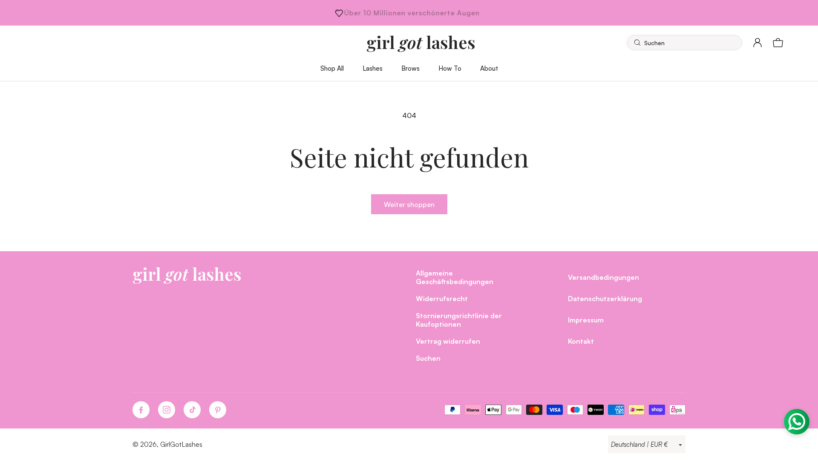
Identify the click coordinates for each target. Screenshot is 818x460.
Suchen (428, 358)
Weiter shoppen (409, 204)
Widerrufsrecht (442, 298)
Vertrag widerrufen (448, 340)
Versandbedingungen (603, 277)
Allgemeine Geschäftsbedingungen (454, 277)
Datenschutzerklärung (605, 298)
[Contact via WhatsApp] (796, 421)
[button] (684, 42)
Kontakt (581, 340)
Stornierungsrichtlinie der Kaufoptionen (459, 319)
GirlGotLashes (181, 444)
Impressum (586, 319)
